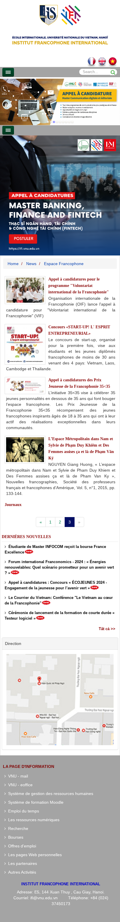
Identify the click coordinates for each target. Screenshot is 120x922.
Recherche (17, 828)
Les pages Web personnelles (34, 854)
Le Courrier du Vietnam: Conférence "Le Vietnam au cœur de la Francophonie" (59, 600)
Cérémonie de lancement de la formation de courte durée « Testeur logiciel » (59, 615)
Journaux (13, 505)
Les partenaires (21, 863)
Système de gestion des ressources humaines (49, 793)
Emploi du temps (22, 811)
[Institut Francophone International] (60, 14)
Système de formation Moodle (34, 802)
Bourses (14, 837)
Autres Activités (21, 872)
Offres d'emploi (21, 846)
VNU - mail (17, 776)
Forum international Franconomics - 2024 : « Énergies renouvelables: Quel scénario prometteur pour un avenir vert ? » (59, 567)
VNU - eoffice (19, 784)
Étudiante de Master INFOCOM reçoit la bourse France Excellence (55, 549)
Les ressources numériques (32, 819)
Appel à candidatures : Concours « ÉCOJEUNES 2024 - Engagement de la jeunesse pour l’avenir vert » (56, 585)
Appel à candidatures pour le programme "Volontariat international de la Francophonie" (78, 285)
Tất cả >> (107, 629)
